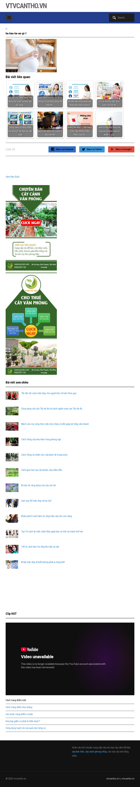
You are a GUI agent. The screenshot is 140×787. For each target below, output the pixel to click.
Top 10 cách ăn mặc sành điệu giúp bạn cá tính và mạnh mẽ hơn (52, 531)
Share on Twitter (94, 149)
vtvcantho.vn (26, 6)
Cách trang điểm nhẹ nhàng (19, 707)
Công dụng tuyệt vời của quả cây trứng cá (26, 728)
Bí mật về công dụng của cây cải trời (38, 485)
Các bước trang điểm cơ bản (19, 714)
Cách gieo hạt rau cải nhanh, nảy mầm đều (41, 470)
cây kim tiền (78, 751)
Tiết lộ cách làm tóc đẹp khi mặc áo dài (40, 546)
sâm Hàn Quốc (13, 176)
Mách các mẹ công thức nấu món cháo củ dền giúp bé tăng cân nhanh (55, 424)
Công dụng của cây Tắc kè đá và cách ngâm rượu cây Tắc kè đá (51, 408)
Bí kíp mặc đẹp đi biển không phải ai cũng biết (43, 562)
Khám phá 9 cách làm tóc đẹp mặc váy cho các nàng (46, 516)
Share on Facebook (64, 149)
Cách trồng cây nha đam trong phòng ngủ (41, 439)
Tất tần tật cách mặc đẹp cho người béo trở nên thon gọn (48, 393)
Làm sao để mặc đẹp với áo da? (36, 500)
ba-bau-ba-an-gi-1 (16, 33)
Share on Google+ (123, 149)
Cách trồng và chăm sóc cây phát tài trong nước (44, 454)
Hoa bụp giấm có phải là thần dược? (23, 721)
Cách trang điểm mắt (16, 700)
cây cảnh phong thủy (96, 751)
